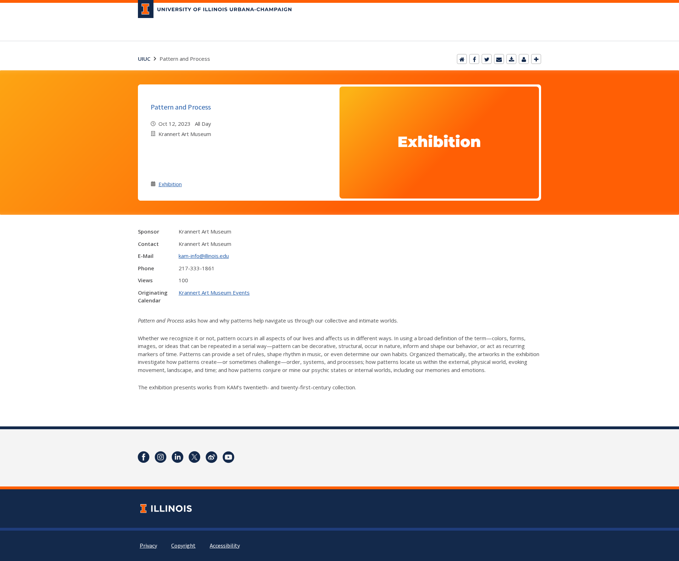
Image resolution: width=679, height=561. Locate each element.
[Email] (499, 59)
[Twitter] (487, 59)
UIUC (144, 58)
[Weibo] (211, 457)
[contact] (524, 59)
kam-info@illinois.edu (204, 255)
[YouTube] (228, 457)
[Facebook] (474, 59)
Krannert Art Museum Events (214, 292)
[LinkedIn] (177, 457)
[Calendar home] (462, 59)
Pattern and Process (181, 106)
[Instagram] (160, 457)
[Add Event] (536, 59)
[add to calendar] (511, 59)
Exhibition (170, 184)
